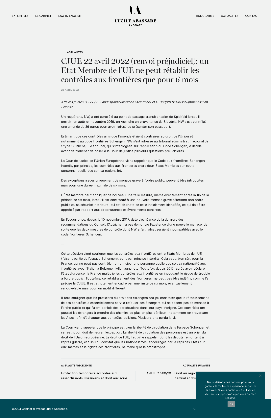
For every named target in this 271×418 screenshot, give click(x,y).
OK (231, 404)
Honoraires (205, 15)
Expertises (20, 15)
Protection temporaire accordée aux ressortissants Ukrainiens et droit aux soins (94, 375)
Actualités (229, 15)
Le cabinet (43, 15)
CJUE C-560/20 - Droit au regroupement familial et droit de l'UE (178, 375)
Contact (252, 15)
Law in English (69, 15)
